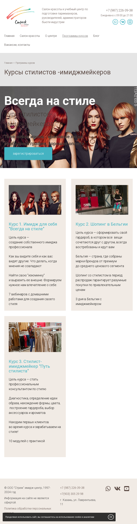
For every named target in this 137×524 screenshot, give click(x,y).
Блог (96, 36)
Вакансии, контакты (17, 44)
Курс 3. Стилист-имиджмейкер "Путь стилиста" (29, 366)
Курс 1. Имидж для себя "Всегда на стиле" (33, 226)
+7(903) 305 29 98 (71, 494)
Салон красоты (30, 36)
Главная (9, 36)
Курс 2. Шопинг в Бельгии (102, 224)
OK (110, 517)
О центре (51, 36)
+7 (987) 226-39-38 (119, 10)
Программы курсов (75, 36)
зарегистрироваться (28, 153)
